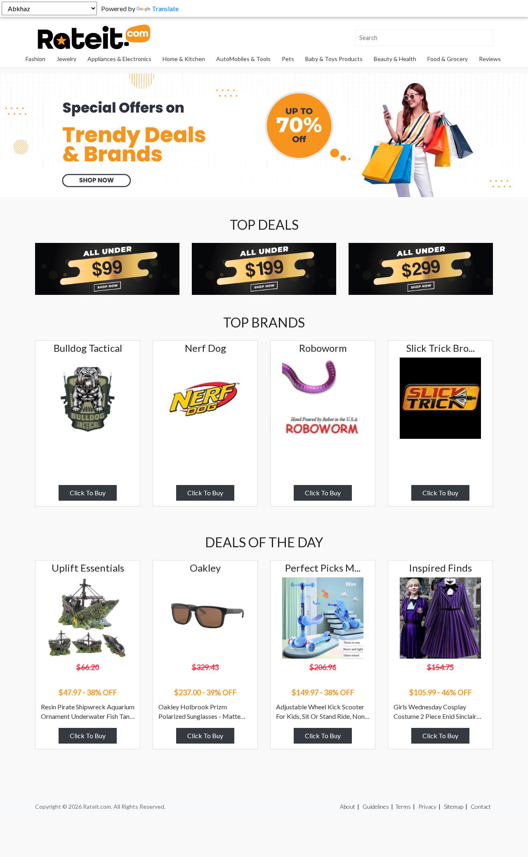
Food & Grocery (447, 58)
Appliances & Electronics (119, 58)
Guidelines (376, 806)
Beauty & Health (395, 58)
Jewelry (66, 58)
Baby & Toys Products (334, 58)
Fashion (35, 58)
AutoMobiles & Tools (243, 58)
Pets (288, 58)
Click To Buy (88, 493)
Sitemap (453, 806)
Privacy (427, 806)
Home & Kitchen (184, 58)
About (347, 806)
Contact (481, 806)
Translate (165, 8)
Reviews (490, 58)
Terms (403, 806)
